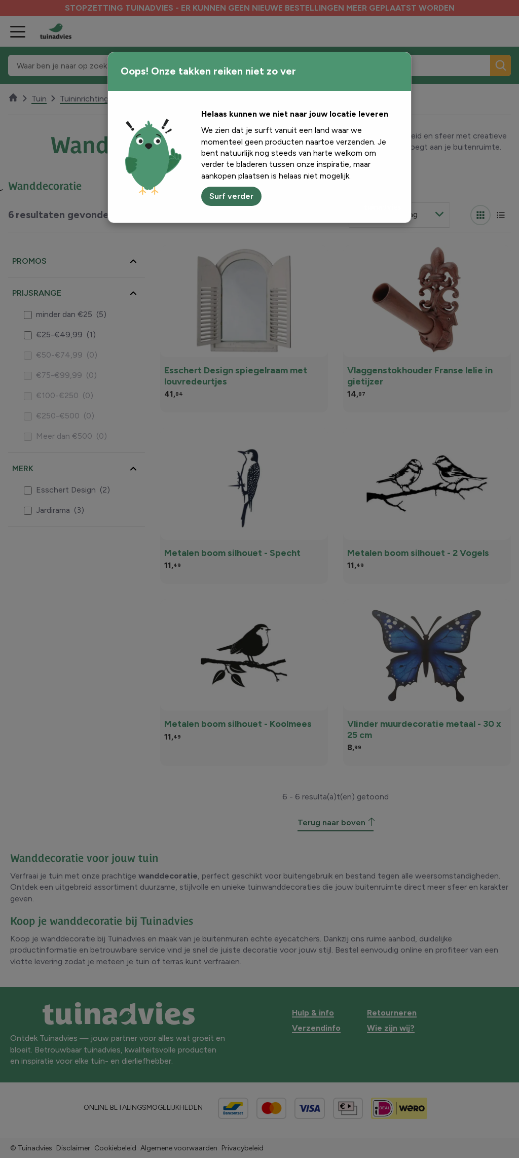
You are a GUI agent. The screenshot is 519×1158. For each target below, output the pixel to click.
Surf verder (231, 196)
